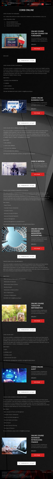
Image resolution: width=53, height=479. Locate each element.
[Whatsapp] (8, 1)
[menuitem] (28, 4)
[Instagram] (5, 1)
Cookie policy (49, 472)
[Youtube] (7, 1)
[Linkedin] (10, 1)
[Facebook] (2, 1)
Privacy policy (44, 472)
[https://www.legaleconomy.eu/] (11, 1)
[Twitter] (3, 1)
